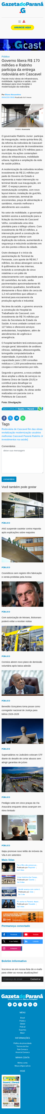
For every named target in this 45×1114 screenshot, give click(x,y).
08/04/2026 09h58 (8, 97)
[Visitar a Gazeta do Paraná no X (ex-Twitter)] (20, 1005)
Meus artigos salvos (22, 1066)
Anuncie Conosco (23, 1052)
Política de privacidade (23, 1043)
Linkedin (36, 941)
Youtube (35, 934)
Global (22, 1024)
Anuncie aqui (22, 27)
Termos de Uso (22, 1046)
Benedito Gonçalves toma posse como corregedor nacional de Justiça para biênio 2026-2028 (21, 710)
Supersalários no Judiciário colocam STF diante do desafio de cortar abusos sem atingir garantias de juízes (22, 759)
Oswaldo (31, 904)
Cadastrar (35, 979)
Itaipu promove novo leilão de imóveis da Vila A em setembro (22, 853)
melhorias (7, 436)
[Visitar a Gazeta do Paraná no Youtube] (15, 1004)
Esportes (22, 1030)
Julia (31, 892)
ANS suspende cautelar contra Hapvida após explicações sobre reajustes (21, 530)
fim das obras (35, 429)
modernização (23, 432)
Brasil (22, 1018)
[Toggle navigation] (19, 21)
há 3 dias (20, 870)
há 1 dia (21, 894)
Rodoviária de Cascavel (14, 429)
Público (6, 56)
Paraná (27, 436)
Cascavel (18, 436)
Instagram (13, 948)
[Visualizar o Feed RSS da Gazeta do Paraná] (35, 1004)
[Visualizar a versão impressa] (23, 22)
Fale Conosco (22, 1049)
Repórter (31, 867)
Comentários (8, 446)
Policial (22, 1027)
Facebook (13, 934)
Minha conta (23, 1063)
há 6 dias (20, 882)
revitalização (8, 432)
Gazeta (31, 880)
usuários (36, 432)
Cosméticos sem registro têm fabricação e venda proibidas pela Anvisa (22, 575)
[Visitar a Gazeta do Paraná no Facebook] (10, 1004)
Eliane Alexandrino (13, 95)
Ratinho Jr (37, 436)
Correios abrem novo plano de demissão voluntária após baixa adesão (22, 664)
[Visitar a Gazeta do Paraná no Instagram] (30, 1004)
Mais (22, 1033)
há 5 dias (20, 906)
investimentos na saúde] (15, 439)
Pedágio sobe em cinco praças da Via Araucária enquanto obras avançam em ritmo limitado (21, 807)
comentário (8, 479)
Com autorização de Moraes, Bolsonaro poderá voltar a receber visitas (21, 619)
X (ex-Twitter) (13, 941)
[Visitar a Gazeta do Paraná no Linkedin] (25, 1004)
